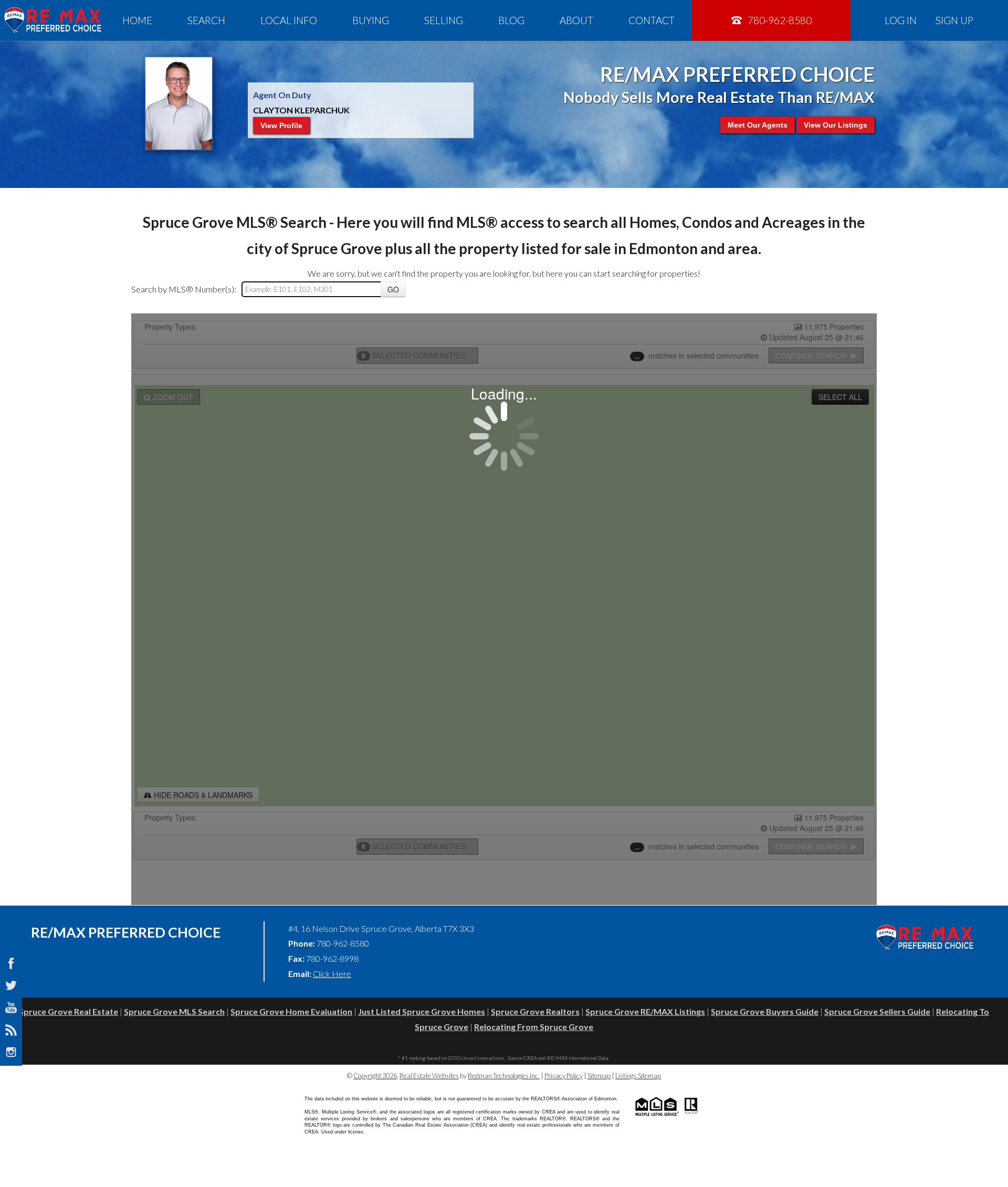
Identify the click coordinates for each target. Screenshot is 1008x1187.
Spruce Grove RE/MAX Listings (645, 1011)
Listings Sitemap (638, 1076)
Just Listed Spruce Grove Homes (421, 1011)
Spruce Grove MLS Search (174, 1011)
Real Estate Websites (429, 1076)
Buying (370, 20)
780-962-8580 (779, 20)
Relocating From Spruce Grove (533, 1027)
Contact (651, 20)
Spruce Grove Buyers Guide (764, 1011)
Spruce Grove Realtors (535, 1011)
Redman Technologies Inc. (504, 1076)
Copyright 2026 (375, 1076)
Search (206, 20)
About (576, 20)
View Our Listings (835, 125)
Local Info (288, 20)
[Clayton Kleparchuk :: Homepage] (52, 20)
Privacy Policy (563, 1076)
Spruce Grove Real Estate (68, 1011)
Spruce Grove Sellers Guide (877, 1011)
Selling (443, 20)
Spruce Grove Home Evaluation (291, 1011)
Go (393, 289)
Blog (511, 20)
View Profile (281, 125)
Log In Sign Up (929, 20)
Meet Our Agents (758, 125)
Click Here (332, 974)
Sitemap (599, 1076)
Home (137, 20)
